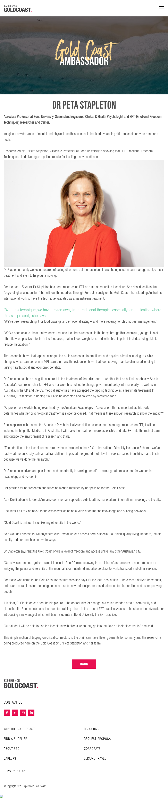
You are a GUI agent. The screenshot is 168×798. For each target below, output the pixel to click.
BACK (84, 664)
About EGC (11, 749)
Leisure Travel (95, 759)
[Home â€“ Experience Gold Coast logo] (18, 8)
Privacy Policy (15, 771)
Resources (92, 729)
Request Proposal (98, 739)
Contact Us (13, 702)
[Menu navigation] (161, 8)
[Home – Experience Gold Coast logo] (21, 683)
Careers (10, 759)
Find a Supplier (15, 739)
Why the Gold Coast (19, 729)
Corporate (92, 749)
